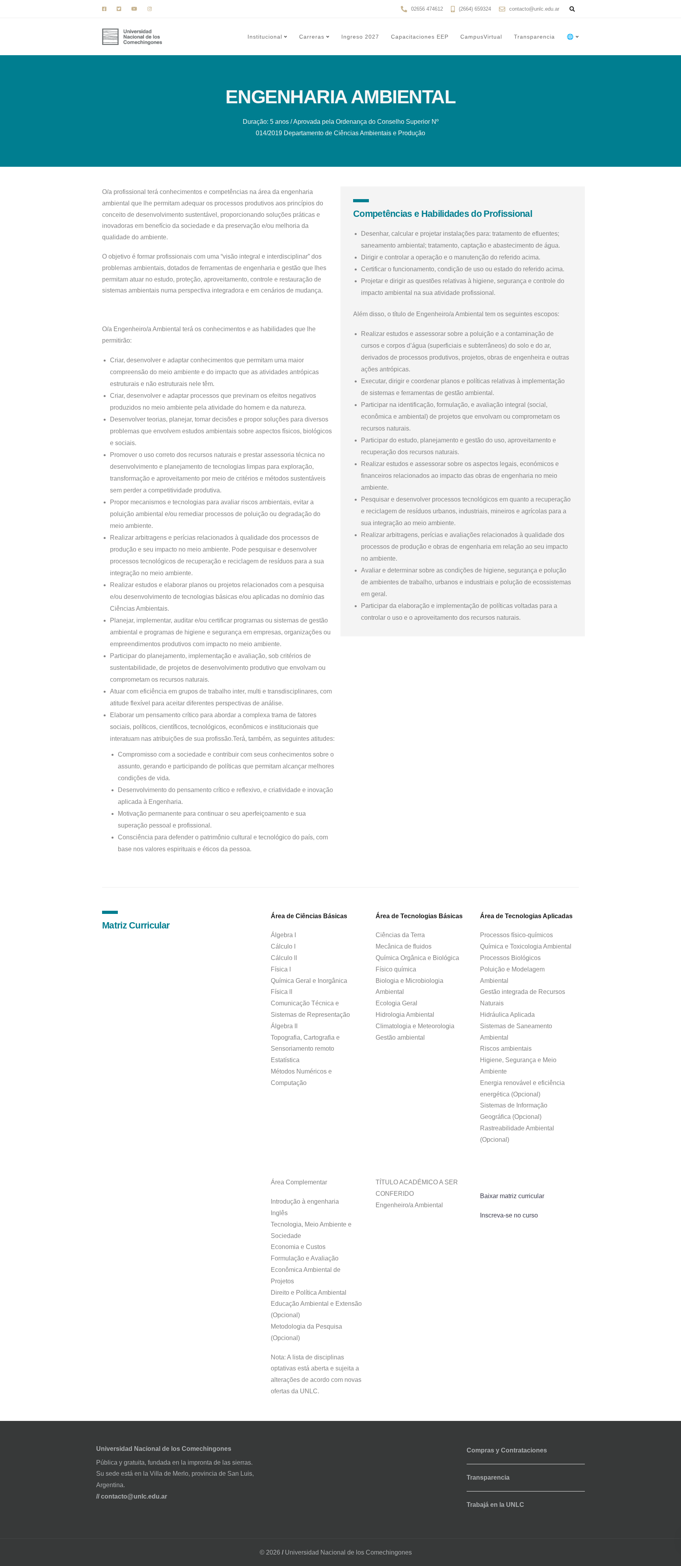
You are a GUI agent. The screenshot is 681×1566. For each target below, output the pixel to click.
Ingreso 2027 (360, 37)
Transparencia (534, 37)
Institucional (264, 37)
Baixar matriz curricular (512, 1196)
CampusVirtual (481, 37)
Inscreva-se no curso (509, 1215)
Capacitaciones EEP (419, 37)
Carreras (311, 37)
